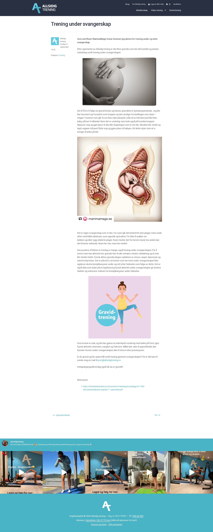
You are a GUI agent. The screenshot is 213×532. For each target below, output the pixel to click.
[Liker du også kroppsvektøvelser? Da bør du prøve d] (21, 472)
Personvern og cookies (98, 524)
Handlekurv (177, 4)
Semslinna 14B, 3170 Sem (98, 520)
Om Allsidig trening (138, 4)
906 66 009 (138, 516)
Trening (62, 55)
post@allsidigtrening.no (109, 360)
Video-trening (157, 10)
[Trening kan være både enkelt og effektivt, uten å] (64, 472)
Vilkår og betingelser (115, 524)
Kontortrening (175, 10)
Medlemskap (142, 10)
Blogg (127, 4)
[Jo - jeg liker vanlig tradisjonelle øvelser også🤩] (191, 472)
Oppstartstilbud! (63, 416)
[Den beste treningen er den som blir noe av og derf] (106, 472)
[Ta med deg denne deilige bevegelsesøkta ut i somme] (149, 472)
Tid (157, 416)
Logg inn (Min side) (157, 4)
